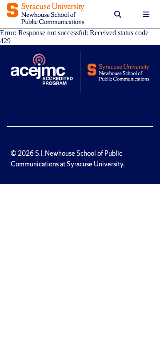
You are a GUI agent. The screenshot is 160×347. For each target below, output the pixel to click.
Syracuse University (95, 164)
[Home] (45, 14)
